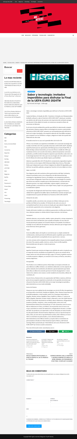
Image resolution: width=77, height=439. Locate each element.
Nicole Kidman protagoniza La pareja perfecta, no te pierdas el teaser (37, 356)
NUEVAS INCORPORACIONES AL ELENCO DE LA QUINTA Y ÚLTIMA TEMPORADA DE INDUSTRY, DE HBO (13, 84)
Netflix (6, 177)
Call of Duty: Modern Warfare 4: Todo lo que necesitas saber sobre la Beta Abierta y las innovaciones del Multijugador (12, 114)
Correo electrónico (54, 400)
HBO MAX (6, 162)
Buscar (8, 67)
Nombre (29, 398)
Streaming (27, 1)
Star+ (5, 195)
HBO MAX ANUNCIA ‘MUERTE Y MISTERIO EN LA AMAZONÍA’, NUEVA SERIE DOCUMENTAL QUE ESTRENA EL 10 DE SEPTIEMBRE (13, 103)
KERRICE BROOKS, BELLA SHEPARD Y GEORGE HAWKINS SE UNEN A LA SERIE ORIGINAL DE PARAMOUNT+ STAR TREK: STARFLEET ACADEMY (61, 357)
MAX (5, 171)
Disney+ (6, 156)
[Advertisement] (38, 48)
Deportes (6, 153)
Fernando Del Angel (34, 103)
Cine (16, 1)
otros (5, 180)
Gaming (6, 159)
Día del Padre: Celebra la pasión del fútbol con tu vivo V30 (63, 341)
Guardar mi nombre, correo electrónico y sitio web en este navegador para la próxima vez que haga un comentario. (49, 420)
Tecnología (33, 1)
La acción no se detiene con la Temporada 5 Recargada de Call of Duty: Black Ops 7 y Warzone (12, 94)
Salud (6, 189)
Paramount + (7, 183)
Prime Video (7, 186)
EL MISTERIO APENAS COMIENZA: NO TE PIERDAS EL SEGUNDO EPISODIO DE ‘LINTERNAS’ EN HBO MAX (13, 125)
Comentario (30, 380)
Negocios (21, 1)
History (6, 165)
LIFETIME (6, 168)
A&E (5, 138)
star (5, 192)
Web (27, 409)
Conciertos (40, 1)
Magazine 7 (43, 436)
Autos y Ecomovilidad (10, 144)
